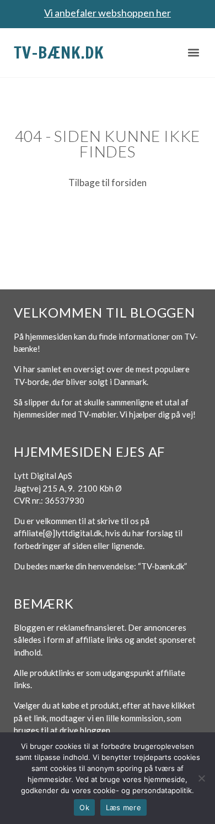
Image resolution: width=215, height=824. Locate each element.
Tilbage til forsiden (107, 182)
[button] (194, 53)
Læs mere (123, 807)
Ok (84, 807)
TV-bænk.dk (59, 52)
